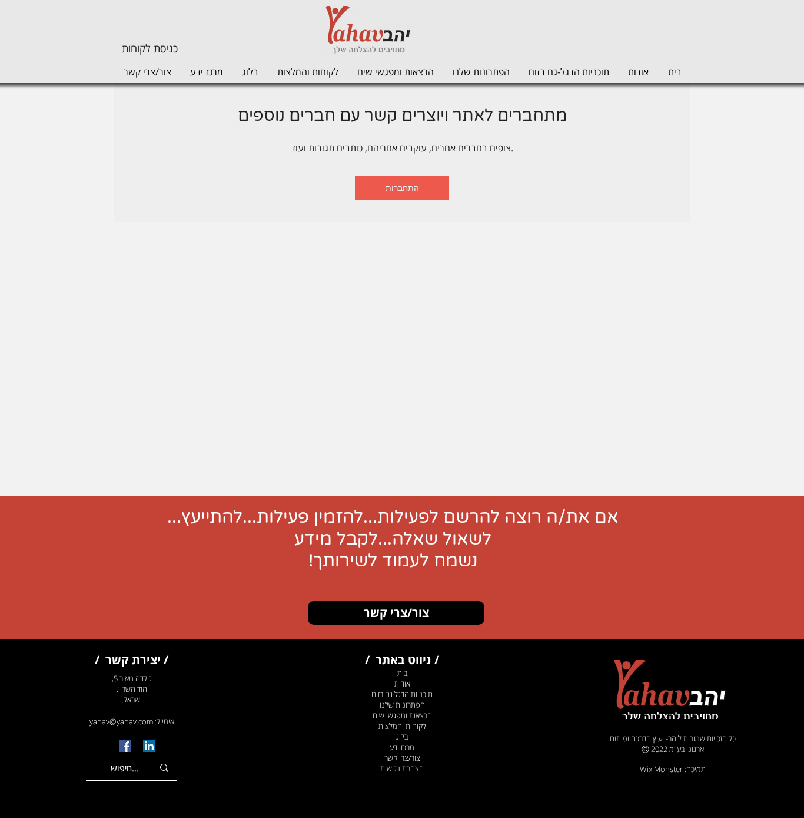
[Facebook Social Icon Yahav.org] (125, 746)
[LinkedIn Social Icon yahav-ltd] (149, 746)
